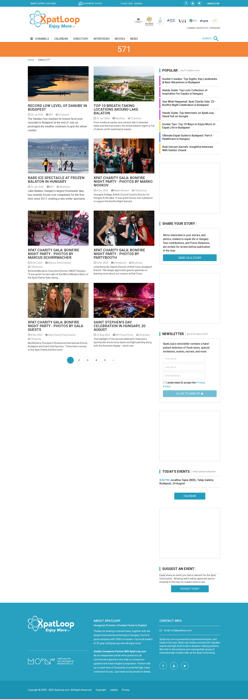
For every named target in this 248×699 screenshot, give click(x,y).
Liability (114, 690)
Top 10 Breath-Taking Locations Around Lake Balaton (116, 109)
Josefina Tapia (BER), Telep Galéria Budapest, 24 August (186, 481)
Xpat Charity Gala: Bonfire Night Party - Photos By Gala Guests (55, 326)
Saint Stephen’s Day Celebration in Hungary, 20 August (119, 326)
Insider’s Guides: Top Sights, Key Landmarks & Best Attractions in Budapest (189, 80)
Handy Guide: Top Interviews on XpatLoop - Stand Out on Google (188, 114)
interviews (101, 38)
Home (31, 59)
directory (80, 38)
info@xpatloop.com (181, 630)
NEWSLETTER (213, 4)
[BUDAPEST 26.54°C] (91, 6)
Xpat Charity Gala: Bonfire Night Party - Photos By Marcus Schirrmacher (53, 254)
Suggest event (189, 588)
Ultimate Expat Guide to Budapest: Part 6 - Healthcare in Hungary (188, 137)
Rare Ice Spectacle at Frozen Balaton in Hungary (56, 180)
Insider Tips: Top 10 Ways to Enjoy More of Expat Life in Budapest (188, 126)
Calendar (190, 496)
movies (120, 38)
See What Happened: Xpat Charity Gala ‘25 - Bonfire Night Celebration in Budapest (189, 103)
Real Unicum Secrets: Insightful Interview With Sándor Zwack (187, 148)
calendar (61, 38)
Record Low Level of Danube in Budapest (57, 107)
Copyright (101, 690)
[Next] (113, 360)
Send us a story (189, 257)
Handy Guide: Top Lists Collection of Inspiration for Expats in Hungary (185, 92)
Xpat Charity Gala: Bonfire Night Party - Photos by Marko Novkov (123, 181)
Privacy (126, 690)
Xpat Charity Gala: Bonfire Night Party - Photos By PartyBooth (119, 254)
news (134, 38)
